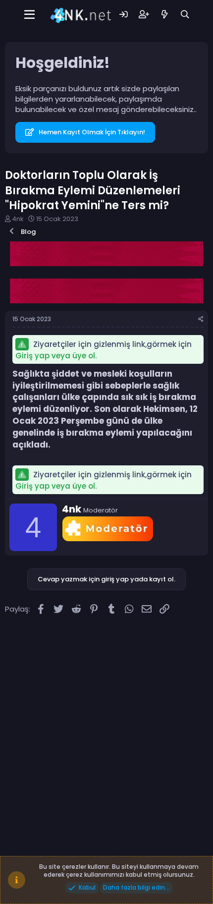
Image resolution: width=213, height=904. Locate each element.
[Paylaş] (201, 319)
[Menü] (29, 15)
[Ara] (185, 14)
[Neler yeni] (164, 14)
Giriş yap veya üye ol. (56, 355)
